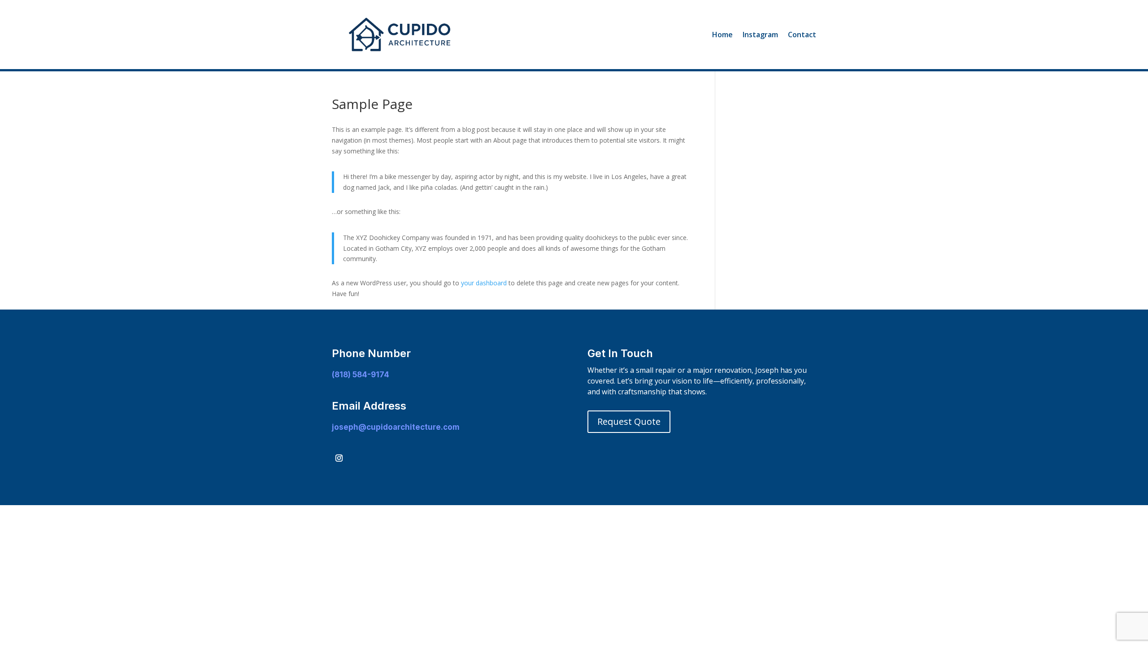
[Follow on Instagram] (339, 458)
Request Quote (629, 421)
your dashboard (484, 283)
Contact (802, 34)
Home (722, 34)
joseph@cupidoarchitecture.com (396, 427)
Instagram (760, 34)
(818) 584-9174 (360, 374)
